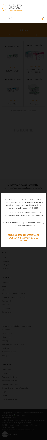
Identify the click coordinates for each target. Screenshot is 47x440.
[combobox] (23, 18)
